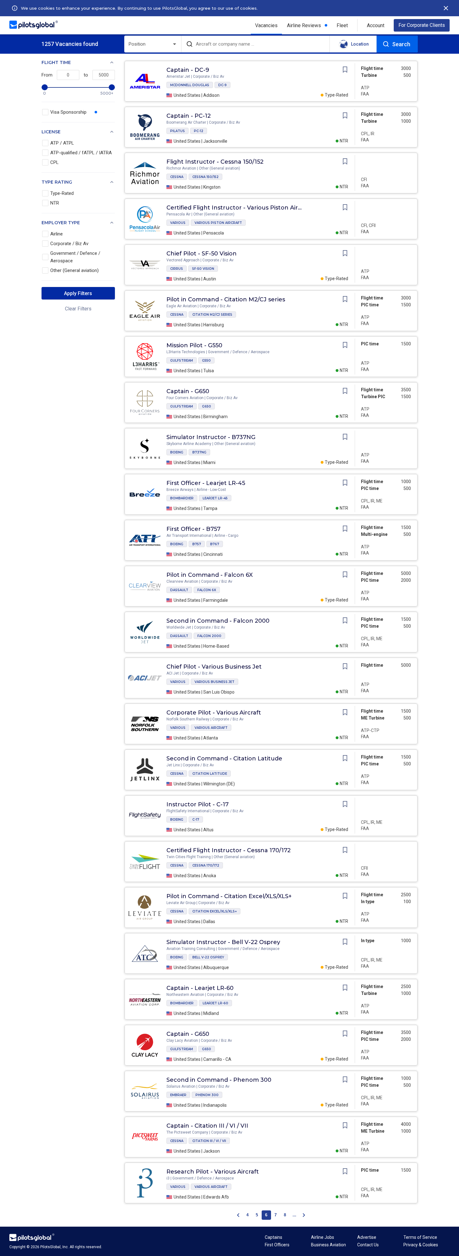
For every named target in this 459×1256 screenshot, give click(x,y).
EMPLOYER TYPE (61, 222)
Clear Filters (78, 309)
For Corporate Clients (421, 25)
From (47, 75)
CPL (54, 162)
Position (137, 44)
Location (360, 44)
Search (401, 44)
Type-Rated (62, 193)
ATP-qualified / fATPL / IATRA (81, 153)
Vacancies (266, 25)
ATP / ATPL (62, 143)
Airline (56, 234)
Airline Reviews (304, 25)
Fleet (342, 25)
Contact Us (368, 1244)
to (86, 75)
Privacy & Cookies (420, 1244)
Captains (273, 1237)
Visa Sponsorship (68, 112)
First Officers (277, 1244)
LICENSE (51, 132)
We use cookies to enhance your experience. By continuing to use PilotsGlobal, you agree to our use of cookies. (139, 8)
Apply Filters (78, 293)
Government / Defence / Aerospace (75, 257)
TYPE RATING (57, 182)
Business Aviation (328, 1244)
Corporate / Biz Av (69, 243)
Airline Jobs (322, 1237)
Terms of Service (420, 1237)
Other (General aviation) (74, 270)
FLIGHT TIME (56, 62)
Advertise (366, 1237)
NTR (54, 203)
